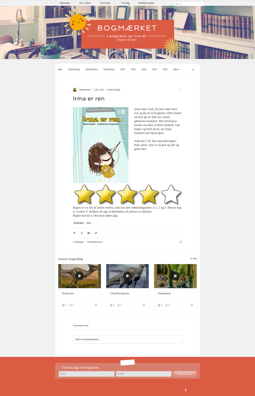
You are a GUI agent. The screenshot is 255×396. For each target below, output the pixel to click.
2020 (144, 69)
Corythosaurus (119, 293)
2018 (122, 69)
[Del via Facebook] (74, 232)
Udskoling (109, 69)
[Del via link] (96, 232)
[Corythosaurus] (127, 276)
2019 (133, 69)
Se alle (193, 258)
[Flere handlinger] (180, 89)
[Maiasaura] (175, 276)
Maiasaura (164, 293)
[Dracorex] (79, 276)
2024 (88, 222)
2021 (154, 69)
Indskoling (74, 69)
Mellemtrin (92, 69)
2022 (165, 69)
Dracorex (68, 293)
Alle (60, 69)
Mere (176, 69)
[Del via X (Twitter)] (81, 232)
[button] (193, 69)
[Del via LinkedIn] (88, 232)
